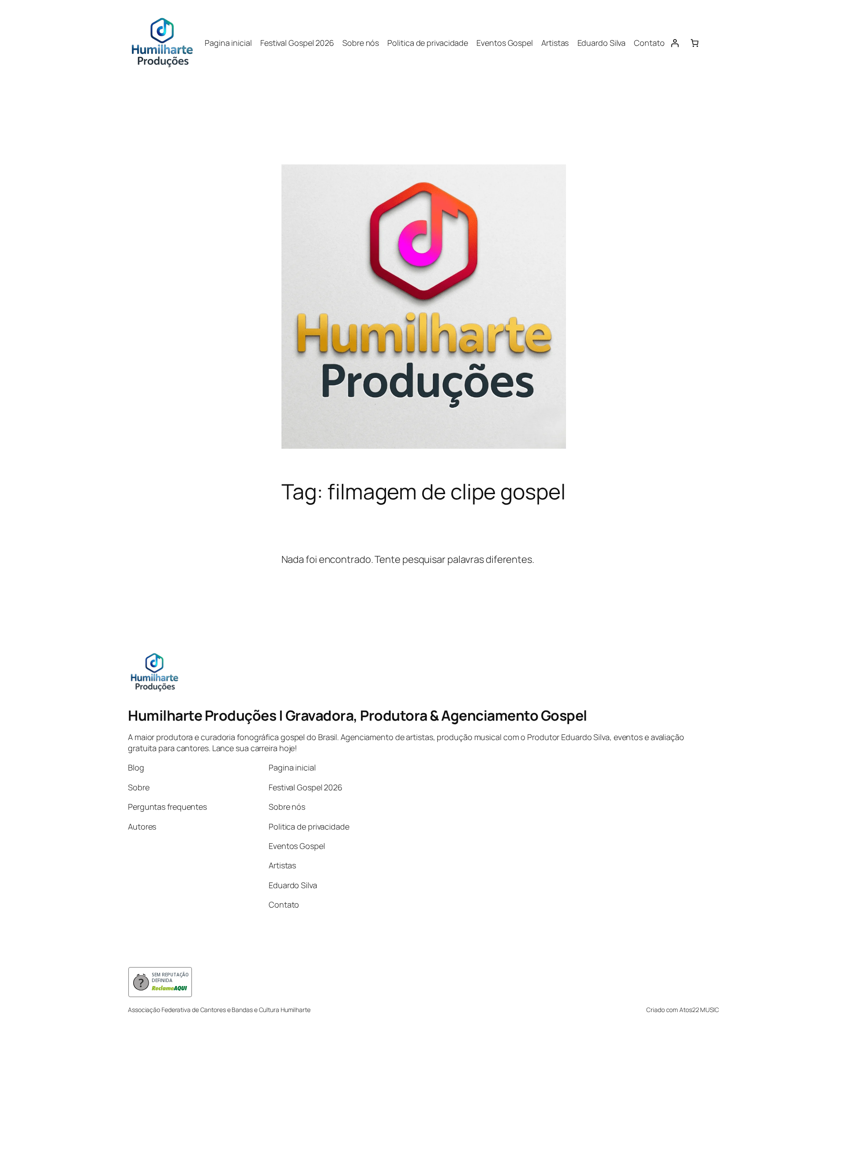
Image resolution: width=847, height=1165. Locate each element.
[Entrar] (675, 43)
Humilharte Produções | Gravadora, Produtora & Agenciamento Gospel (357, 715)
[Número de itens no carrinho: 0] (695, 43)
